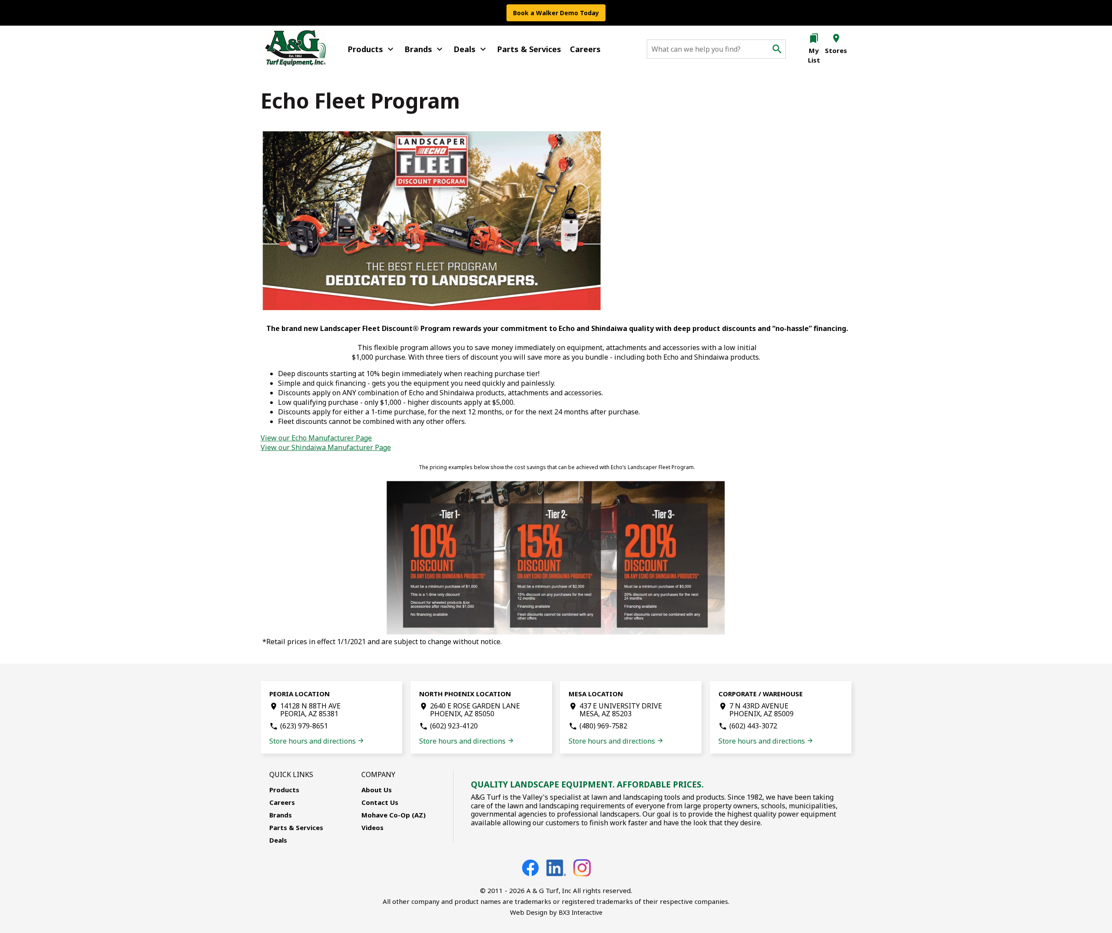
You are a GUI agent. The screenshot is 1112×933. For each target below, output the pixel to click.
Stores (836, 50)
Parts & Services (529, 49)
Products (372, 49)
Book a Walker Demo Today (556, 13)
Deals (470, 49)
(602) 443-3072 (753, 726)
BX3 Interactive (580, 912)
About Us (376, 789)
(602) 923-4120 (454, 726)
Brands (424, 49)
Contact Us (379, 802)
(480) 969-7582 (603, 726)
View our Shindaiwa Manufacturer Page (326, 447)
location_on (836, 38)
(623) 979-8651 (304, 726)
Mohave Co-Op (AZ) (393, 815)
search (777, 49)
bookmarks (814, 38)
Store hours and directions (316, 741)
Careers (585, 49)
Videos (372, 827)
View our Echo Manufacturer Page (316, 438)
